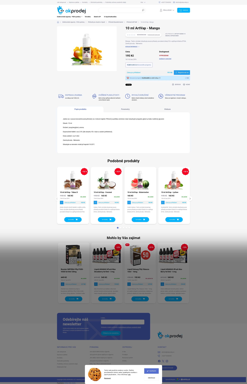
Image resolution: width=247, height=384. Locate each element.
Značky (124, 361)
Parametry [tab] (125, 109)
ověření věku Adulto (70, 383)
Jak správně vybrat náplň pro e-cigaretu (101, 354)
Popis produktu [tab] (80, 109)
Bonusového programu (144, 65)
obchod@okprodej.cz (168, 352)
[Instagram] (166, 360)
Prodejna (125, 354)
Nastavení (107, 378)
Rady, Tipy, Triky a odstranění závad (100, 364)
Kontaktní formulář (167, 368)
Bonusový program (135, 78)
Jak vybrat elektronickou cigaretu (100, 351)
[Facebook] (159, 360)
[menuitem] (70, 17)
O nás (124, 351)
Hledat (143, 10)
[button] (117, 228)
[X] (163, 360)
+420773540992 (167, 356)
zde (129, 374)
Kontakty (85, 2)
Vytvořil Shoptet (170, 379)
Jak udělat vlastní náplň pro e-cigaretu (101, 357)
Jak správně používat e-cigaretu (99, 361)
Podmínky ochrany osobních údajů (115, 2)
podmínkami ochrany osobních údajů (130, 327)
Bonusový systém (127, 357)
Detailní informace (131, 46)
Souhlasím (152, 371)
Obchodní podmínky (96, 2)
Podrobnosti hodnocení (154, 34)
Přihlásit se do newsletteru (111, 333)
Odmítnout (151, 378)
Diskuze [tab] (167, 109)
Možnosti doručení (165, 59)
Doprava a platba (74, 2)
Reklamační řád (61, 367)
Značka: (172, 35)
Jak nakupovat (61, 2)
